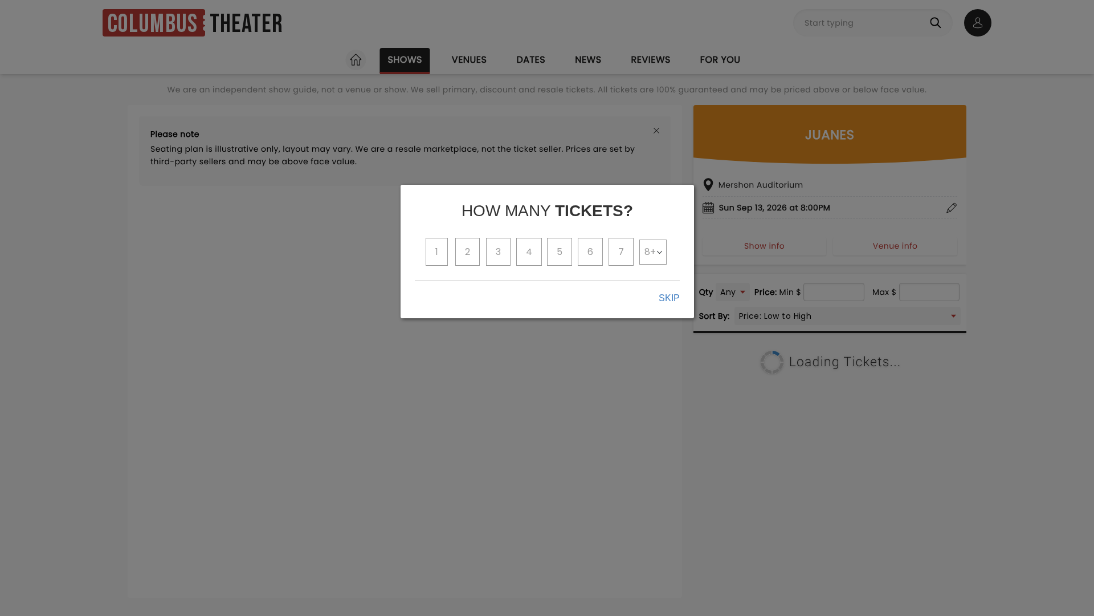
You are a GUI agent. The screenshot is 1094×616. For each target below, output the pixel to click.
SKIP (669, 298)
